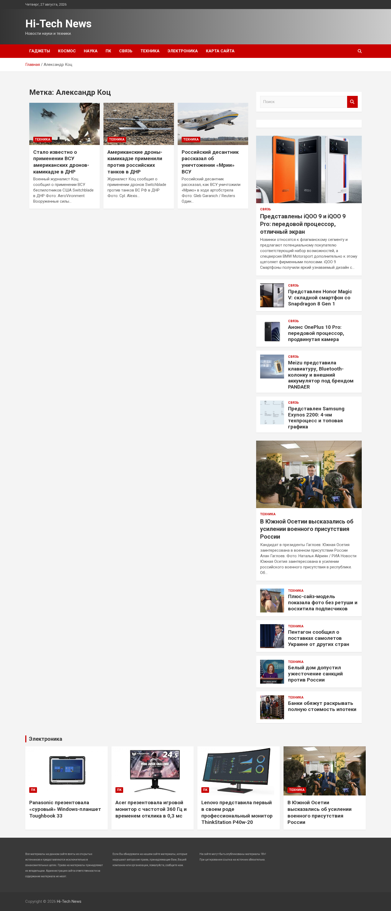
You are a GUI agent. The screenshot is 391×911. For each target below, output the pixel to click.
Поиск (352, 102)
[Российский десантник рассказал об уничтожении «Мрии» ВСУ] (212, 124)
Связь (125, 51)
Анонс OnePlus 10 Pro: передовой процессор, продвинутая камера (316, 333)
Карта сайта (220, 51)
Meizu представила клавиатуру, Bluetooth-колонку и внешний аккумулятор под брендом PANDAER (320, 375)
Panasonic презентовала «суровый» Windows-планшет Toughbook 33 (65, 809)
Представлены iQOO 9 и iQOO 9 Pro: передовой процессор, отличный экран (303, 224)
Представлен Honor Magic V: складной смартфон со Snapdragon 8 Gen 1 (320, 297)
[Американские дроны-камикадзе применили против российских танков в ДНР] (138, 124)
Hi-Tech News (58, 24)
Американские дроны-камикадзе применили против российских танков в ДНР (134, 162)
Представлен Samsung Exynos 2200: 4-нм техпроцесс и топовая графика (316, 418)
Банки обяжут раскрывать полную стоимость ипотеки (322, 706)
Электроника (183, 51)
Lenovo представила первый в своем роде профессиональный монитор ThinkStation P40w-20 (237, 812)
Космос (67, 51)
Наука (91, 51)
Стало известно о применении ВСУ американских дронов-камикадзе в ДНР (61, 162)
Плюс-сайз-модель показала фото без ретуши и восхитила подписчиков (322, 602)
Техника (150, 51)
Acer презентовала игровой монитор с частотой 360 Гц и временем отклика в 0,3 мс (151, 809)
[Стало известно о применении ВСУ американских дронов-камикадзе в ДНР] (64, 124)
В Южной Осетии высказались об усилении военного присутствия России (306, 529)
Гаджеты (39, 51)
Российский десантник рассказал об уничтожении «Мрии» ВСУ (210, 162)
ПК (108, 51)
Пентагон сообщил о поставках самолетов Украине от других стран (318, 638)
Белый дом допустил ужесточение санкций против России (315, 674)
